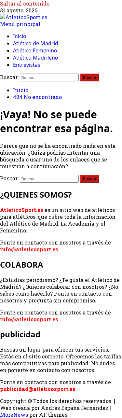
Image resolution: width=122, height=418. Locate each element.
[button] (20, 24)
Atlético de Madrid (35, 43)
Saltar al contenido (24, 3)
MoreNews (14, 414)
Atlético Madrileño (35, 57)
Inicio (19, 36)
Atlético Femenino (35, 50)
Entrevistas (26, 64)
